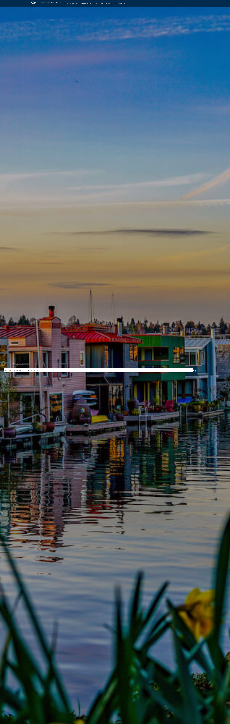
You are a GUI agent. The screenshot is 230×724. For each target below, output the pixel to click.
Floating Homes (120, 4)
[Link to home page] (33, 3)
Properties (75, 4)
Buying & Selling (88, 4)
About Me (100, 4)
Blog (109, 4)
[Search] (195, 370)
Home (66, 3)
